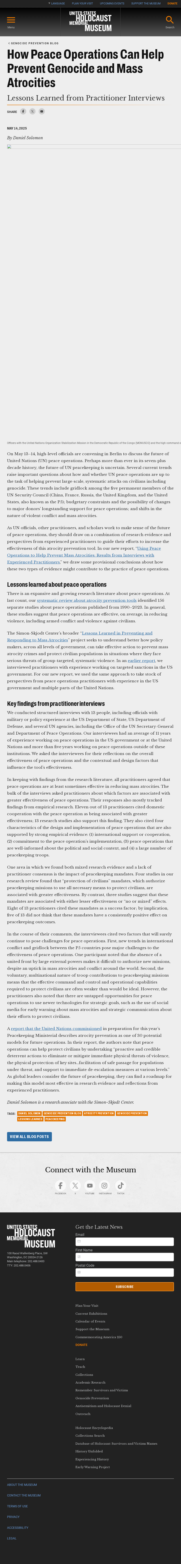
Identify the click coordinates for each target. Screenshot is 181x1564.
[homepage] (90, 22)
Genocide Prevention (92, 1398)
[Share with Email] (42, 113)
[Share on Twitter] (32, 113)
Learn (80, 1359)
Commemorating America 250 (98, 1337)
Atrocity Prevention (99, 1113)
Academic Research (90, 1382)
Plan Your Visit (82, 3)
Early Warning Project (92, 1467)
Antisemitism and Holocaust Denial (103, 1406)
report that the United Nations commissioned (56, 1028)
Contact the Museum (24, 1495)
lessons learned (30, 1119)
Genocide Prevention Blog (62, 1113)
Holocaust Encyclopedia (94, 1428)
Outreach (82, 1414)
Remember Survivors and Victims (101, 1390)
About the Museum (22, 1485)
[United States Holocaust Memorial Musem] (31, 1246)
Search (170, 27)
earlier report (141, 660)
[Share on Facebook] (23, 113)
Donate (172, 3)
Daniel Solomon (29, 1113)
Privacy (13, 1517)
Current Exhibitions (91, 1314)
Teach (80, 1367)
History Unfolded (89, 1451)
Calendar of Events (90, 1321)
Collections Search (90, 1436)
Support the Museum (145, 3)
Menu (11, 27)
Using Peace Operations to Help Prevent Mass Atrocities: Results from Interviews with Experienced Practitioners (84, 555)
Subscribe (125, 1287)
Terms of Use (17, 1506)
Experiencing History (92, 1459)
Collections (84, 1375)
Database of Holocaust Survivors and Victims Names (116, 1444)
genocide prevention (132, 1113)
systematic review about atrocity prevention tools (87, 600)
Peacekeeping (54, 1119)
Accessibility (17, 1528)
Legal (12, 1538)
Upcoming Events (112, 3)
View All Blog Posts (29, 1136)
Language (58, 3)
